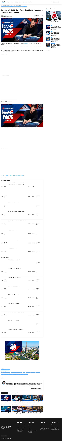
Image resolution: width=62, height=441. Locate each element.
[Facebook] (36, 378)
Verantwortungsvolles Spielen (55, 429)
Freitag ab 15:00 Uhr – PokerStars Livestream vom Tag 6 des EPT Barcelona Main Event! (56, 28)
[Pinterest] (40, 378)
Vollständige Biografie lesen (36, 388)
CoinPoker (37, 5)
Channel (24, 2)
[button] (52, 2)
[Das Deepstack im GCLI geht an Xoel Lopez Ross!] (6, 409)
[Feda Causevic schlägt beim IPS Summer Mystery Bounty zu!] (27, 409)
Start (1, 5)
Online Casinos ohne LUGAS (32, 430)
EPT (36, 8)
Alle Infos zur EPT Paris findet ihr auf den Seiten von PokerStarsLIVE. (13, 175)
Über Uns (30, 2)
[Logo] (4, 2)
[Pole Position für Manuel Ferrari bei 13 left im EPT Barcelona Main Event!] (17, 398)
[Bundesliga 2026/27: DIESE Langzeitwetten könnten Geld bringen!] (53, 15)
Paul (12, 404)
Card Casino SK (14, 410)
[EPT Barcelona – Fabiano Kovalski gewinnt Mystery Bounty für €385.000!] (27, 398)
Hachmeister (4, 15)
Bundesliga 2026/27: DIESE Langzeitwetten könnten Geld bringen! (53, 21)
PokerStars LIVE (26, 43)
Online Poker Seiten (20, 430)
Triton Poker (49, 5)
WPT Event (48, 8)
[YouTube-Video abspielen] (22, 115)
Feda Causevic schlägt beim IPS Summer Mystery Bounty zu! (27, 413)
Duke (1, 404)
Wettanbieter (42, 424)
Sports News (42, 430)
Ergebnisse (3, 410)
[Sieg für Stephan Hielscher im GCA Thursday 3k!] (38, 409)
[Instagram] (4, 436)
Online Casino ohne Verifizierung (31, 428)
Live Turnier (5, 6)
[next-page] (49, 49)
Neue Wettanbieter (43, 429)
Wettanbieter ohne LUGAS (44, 427)
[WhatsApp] (42, 378)
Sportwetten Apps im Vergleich (44, 428)
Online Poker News (19, 431)
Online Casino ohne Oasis (32, 426)
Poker (12, 2)
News (8, 2)
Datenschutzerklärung (54, 427)
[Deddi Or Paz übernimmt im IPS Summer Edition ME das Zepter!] (38, 398)
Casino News (30, 432)
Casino (16, 2)
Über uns (52, 424)
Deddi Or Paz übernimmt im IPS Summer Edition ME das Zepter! (38, 402)
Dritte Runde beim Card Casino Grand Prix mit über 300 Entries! (17, 413)
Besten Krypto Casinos (31, 431)
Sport (20, 2)
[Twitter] (38, 378)
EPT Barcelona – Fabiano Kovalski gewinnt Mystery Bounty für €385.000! (27, 402)
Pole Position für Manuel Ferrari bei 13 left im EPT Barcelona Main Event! (16, 402)
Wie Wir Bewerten (54, 428)
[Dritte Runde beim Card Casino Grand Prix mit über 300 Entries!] (17, 409)
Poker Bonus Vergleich (20, 429)
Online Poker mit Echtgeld (21, 424)
